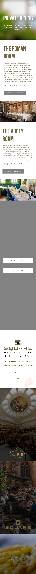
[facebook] (15, 372)
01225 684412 (28, 365)
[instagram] (20, 372)
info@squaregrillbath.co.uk (12, 365)
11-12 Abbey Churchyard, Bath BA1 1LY (18, 361)
